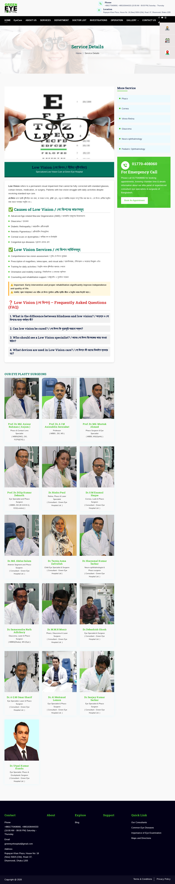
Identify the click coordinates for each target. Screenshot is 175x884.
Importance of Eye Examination (146, 833)
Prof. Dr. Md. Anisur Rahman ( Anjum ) (19, 425)
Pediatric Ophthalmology (133, 149)
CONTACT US (149, 20)
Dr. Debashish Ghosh (94, 629)
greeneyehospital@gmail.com (18, 844)
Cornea (125, 108)
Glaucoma (126, 129)
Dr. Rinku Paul (57, 492)
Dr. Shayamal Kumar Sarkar (94, 562)
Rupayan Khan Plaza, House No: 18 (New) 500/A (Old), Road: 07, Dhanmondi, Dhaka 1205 (137, 12)
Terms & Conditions (142, 879)
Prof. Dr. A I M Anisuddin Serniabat (57, 425)
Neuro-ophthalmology (132, 139)
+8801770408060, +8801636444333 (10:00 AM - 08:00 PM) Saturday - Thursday (134, 6)
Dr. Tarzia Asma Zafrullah (57, 562)
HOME (7, 20)
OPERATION (117, 20)
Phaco (125, 98)
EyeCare (18, 20)
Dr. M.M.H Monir (57, 629)
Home (78, 53)
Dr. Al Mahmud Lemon (57, 699)
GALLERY (132, 20)
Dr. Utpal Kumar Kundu (19, 767)
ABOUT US (31, 20)
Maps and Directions (141, 838)
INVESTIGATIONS (99, 20)
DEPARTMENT (61, 20)
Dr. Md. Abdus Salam (19, 560)
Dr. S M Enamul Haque (94, 494)
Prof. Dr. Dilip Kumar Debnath (19, 494)
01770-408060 (144, 164)
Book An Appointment (134, 200)
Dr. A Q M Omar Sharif (19, 697)
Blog (77, 822)
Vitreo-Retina (128, 119)
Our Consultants (139, 822)
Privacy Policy (164, 879)
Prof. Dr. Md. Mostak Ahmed (94, 425)
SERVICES (45, 20)
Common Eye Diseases (142, 827)
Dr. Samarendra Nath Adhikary (19, 631)
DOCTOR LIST (79, 20)
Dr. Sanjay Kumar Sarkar (94, 699)
